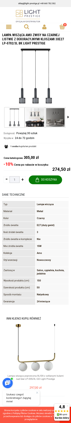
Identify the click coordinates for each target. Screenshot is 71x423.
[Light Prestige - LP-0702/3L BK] (14, 117)
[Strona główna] (35, 16)
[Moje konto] (44, 27)
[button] (9, 27)
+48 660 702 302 (47, 3)
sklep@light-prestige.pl (28, 3)
